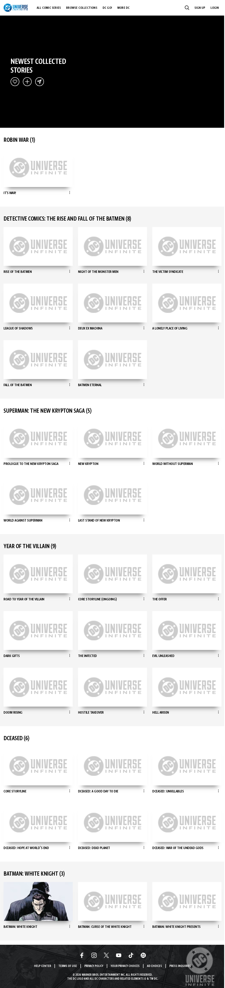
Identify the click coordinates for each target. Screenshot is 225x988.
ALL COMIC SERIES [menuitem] (49, 8)
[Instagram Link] (94, 955)
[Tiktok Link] (131, 955)
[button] (187, 7)
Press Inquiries (180, 966)
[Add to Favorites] (15, 81)
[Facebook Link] (81, 955)
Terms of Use (67, 966)
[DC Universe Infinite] (16, 7)
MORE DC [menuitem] (123, 8)
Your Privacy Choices (125, 966)
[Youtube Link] (118, 955)
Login (214, 8)
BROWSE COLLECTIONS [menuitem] (81, 8)
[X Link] (106, 955)
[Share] (39, 81)
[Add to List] (27, 81)
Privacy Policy (93, 966)
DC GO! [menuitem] (107, 8)
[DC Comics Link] (143, 955)
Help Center (42, 966)
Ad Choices (154, 966)
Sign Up (199, 8)
